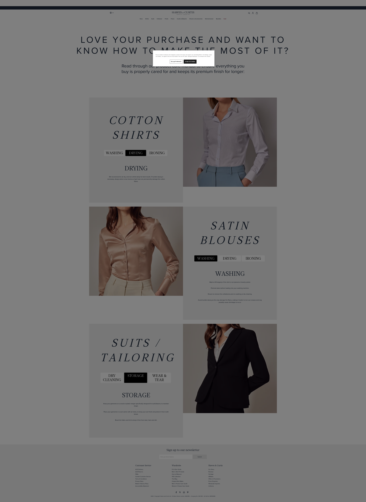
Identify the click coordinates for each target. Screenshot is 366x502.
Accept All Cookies (190, 61)
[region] (184, 58)
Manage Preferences (176, 61)
